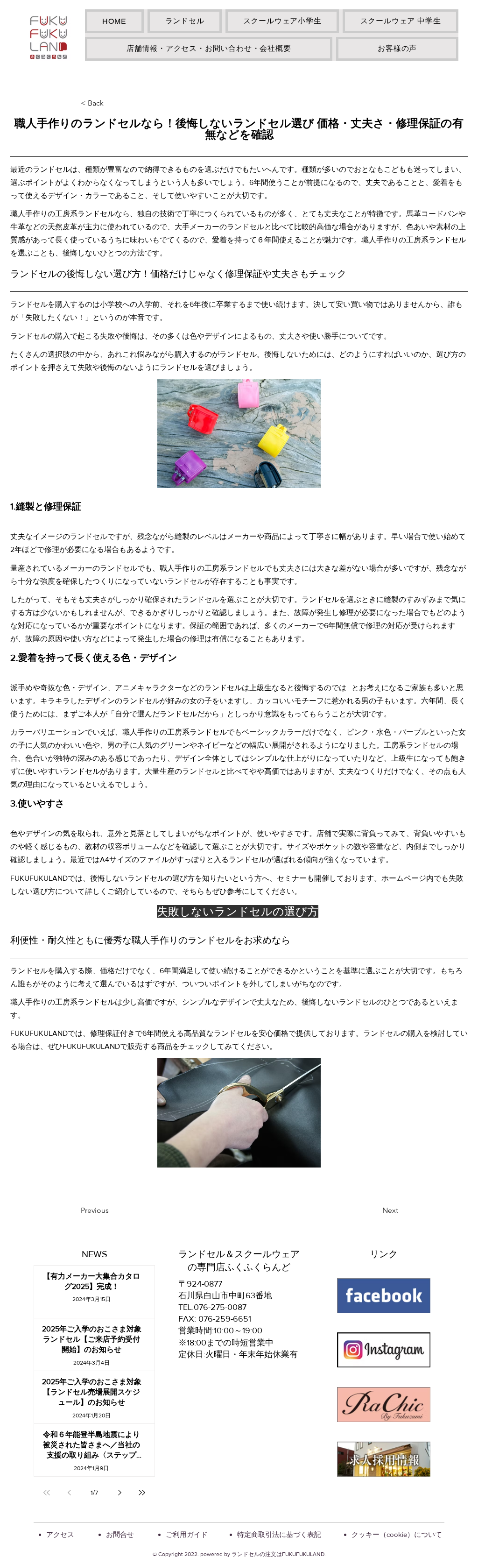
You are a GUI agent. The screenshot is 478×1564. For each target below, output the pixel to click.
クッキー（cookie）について (396, 1534)
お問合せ (120, 1534)
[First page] (46, 1492)
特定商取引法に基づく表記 (279, 1534)
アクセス (60, 1534)
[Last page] (142, 1492)
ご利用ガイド (187, 1534)
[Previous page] (69, 1492)
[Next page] (119, 1492)
